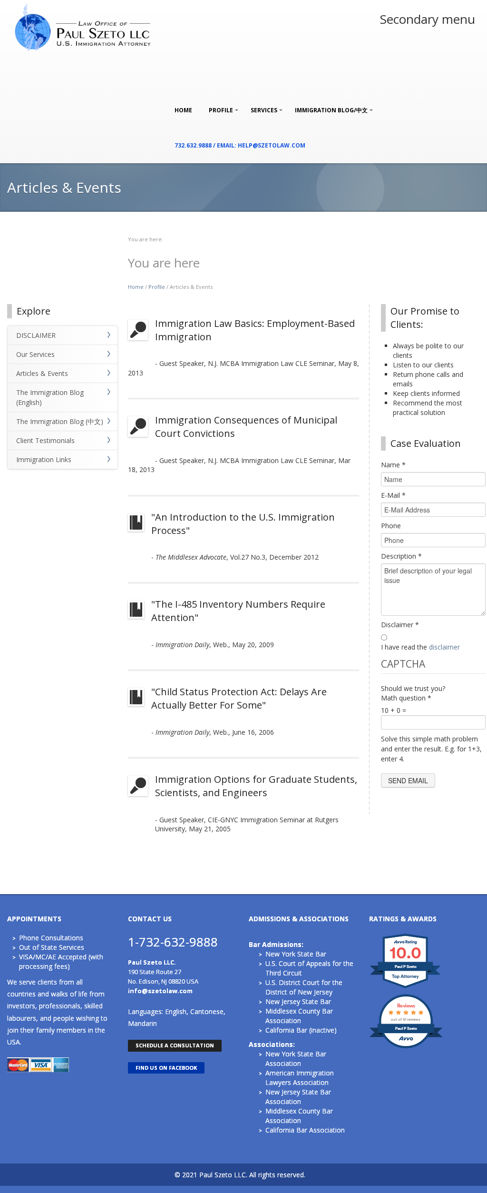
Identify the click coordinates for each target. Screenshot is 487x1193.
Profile (218, 105)
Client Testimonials (45, 440)
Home (183, 110)
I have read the (420, 646)
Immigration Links (43, 459)
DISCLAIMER (36, 335)
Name (393, 464)
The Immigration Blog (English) (50, 397)
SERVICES (261, 105)
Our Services (35, 354)
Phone (391, 525)
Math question (406, 697)
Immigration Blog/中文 (329, 105)
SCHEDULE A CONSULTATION (175, 1045)
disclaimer (444, 646)
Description (401, 556)
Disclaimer (400, 624)
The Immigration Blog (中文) (59, 421)
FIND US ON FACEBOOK (166, 1067)
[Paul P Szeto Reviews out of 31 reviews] (406, 1047)
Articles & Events (42, 373)
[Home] (83, 25)
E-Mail (393, 495)
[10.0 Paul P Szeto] (406, 987)
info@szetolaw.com (160, 990)
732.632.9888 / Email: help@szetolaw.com (240, 145)
